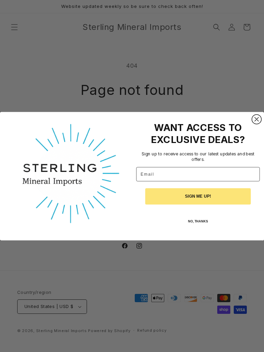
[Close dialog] (257, 119)
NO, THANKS (198, 221)
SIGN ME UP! (198, 196)
